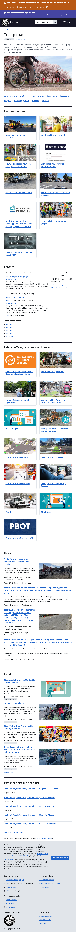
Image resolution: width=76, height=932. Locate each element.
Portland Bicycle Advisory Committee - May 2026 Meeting (30, 815)
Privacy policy (44, 887)
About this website (45, 916)
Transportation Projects (52, 457)
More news (8, 664)
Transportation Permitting (18, 483)
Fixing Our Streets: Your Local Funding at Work (54, 430)
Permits (45, 100)
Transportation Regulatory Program (53, 484)
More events (8, 773)
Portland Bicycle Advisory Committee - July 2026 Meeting (29, 797)
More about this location (60, 288)
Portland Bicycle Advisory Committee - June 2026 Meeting (30, 806)
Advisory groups (21, 100)
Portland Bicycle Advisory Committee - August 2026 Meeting (31, 788)
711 (41, 856)
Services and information (15, 96)
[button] (67, 22)
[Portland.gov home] (12, 22)
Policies (35, 100)
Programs (64, 96)
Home (6, 29)
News (32, 96)
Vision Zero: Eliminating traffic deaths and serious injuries (19, 372)
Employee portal (45, 920)
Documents (52, 96)
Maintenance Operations (52, 371)
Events (41, 96)
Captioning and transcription (49, 883)
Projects (7, 100)
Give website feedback (44, 838)
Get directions (56, 285)
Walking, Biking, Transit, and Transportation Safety (54, 401)
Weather (9, 512)
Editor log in (43, 923)
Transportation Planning (17, 457)
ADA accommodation (46, 880)
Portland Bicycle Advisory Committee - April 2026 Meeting (30, 823)
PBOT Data (46, 512)
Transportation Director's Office (20, 538)
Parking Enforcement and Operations (17, 401)
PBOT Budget (12, 428)
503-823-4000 (24, 856)
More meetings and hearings (14, 832)
